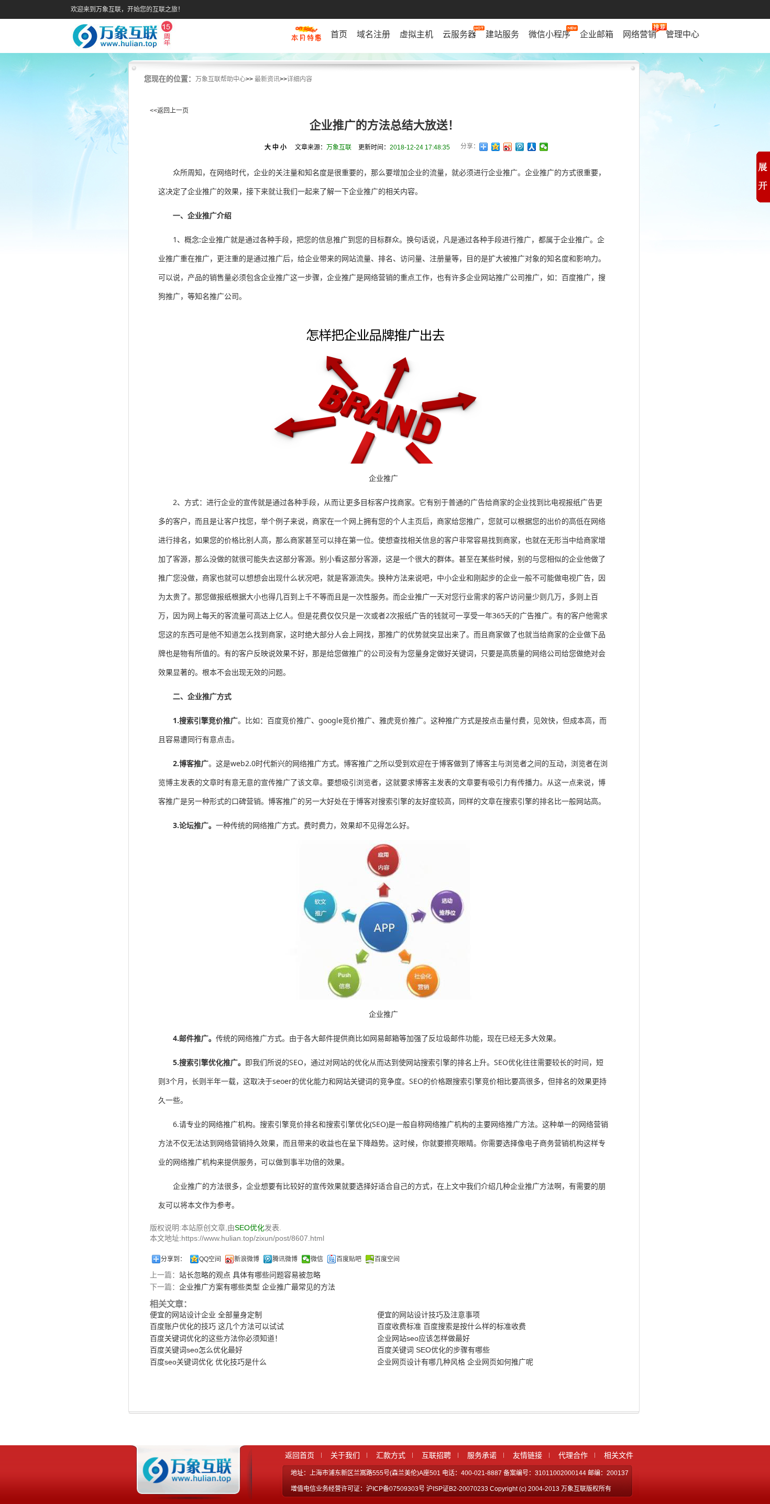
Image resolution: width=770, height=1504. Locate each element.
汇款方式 (390, 1455)
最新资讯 (267, 79)
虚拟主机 (416, 34)
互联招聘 (436, 1455)
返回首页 (299, 1455)
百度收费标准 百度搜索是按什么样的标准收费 (451, 1326)
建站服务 (502, 34)
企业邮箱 (596, 34)
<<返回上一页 (169, 110)
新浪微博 (246, 1259)
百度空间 (387, 1259)
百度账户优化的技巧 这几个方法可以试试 (217, 1326)
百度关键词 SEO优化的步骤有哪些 (433, 1350)
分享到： (173, 1259)
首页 (339, 34)
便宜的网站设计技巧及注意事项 (428, 1314)
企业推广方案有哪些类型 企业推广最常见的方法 (257, 1287)
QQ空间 (210, 1259)
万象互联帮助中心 (220, 79)
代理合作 (573, 1455)
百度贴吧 (348, 1259)
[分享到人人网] (531, 147)
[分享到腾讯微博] (519, 147)
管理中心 (682, 34)
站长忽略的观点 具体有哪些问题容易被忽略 (250, 1275)
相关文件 (618, 1455)
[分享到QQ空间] (495, 147)
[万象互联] (184, 1490)
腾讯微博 (285, 1259)
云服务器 (459, 34)
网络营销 (639, 34)
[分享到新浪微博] (507, 147)
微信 (317, 1259)
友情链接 (527, 1455)
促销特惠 (306, 38)
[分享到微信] (544, 147)
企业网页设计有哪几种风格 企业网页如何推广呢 (455, 1362)
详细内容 (299, 79)
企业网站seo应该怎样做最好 (423, 1338)
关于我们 (345, 1455)
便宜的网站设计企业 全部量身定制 (206, 1314)
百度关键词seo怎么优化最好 (196, 1350)
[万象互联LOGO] (124, 37)
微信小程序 (549, 34)
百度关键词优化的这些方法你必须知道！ (216, 1338)
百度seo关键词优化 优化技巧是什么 (208, 1362)
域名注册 (373, 34)
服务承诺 (482, 1455)
